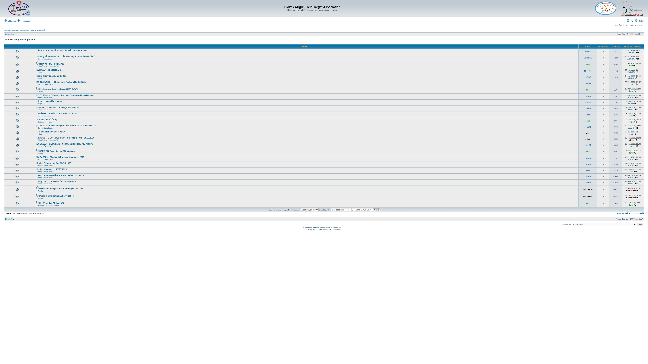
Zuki (588, 115)
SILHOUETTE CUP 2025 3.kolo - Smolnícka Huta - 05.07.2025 (65, 138)
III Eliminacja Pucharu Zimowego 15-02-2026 (57, 107)
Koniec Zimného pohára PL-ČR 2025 (53, 163)
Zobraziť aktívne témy (38, 30)
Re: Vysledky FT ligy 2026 (51, 64)
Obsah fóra (9, 34)
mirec (587, 139)
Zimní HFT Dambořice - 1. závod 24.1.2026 (56, 113)
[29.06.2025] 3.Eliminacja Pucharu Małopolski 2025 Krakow (64, 144)
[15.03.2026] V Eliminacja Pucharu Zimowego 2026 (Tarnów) (64, 95)
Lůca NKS (588, 52)
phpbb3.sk (327, 229)
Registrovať (25, 21)
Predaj (40, 92)
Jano (588, 171)
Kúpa (40, 72)
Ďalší (642, 213)
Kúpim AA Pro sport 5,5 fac (49, 70)
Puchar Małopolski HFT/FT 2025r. (52, 169)
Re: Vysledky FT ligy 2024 (51, 203)
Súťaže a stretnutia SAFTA (48, 66)
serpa (587, 121)
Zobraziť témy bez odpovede (16, 30)
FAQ (631, 21)
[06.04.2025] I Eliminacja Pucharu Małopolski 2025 (60, 157)
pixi (587, 133)
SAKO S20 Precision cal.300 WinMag (57, 151)
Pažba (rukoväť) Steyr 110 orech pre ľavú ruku (61, 189)
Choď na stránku (624, 213)
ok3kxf (588, 77)
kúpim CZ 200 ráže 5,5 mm (49, 101)
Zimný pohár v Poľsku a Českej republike (56, 181)
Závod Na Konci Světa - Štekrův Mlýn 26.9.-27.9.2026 (61, 50)
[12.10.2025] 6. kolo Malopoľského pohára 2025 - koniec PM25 (66, 126)
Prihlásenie (11, 21)
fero (588, 64)
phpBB (315, 227)
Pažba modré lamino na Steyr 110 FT (56, 196)
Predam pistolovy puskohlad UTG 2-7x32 (58, 89)
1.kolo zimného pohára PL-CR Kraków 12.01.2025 (60, 175)
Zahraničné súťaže (45, 53)
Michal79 (587, 71)
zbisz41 (588, 83)
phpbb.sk (336, 229)
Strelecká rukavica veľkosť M (50, 132)
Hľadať (640, 21)
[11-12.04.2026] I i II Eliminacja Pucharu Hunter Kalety (62, 82)
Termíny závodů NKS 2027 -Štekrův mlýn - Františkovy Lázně (65, 56)
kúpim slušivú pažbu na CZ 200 (51, 76)
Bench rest (588, 189)
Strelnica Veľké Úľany (47, 119)
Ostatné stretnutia (45, 122)
